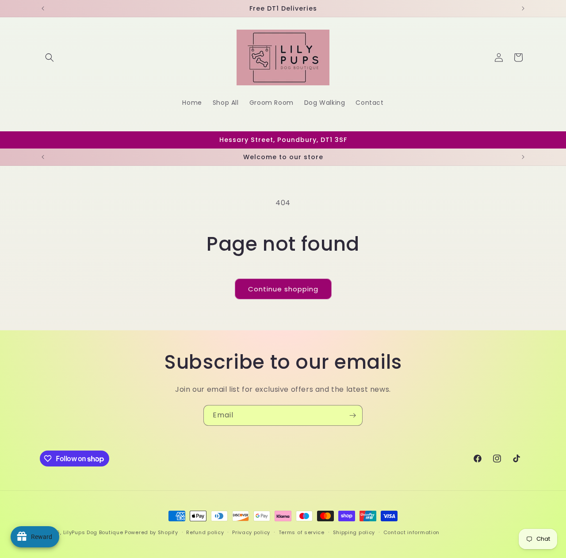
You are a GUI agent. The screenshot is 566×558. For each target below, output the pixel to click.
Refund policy (205, 532)
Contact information (411, 532)
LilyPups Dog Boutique (94, 532)
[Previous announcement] (43, 8)
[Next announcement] (523, 8)
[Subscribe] (352, 415)
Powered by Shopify (151, 532)
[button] (49, 57)
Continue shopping (283, 289)
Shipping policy (354, 532)
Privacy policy (251, 532)
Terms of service (302, 532)
